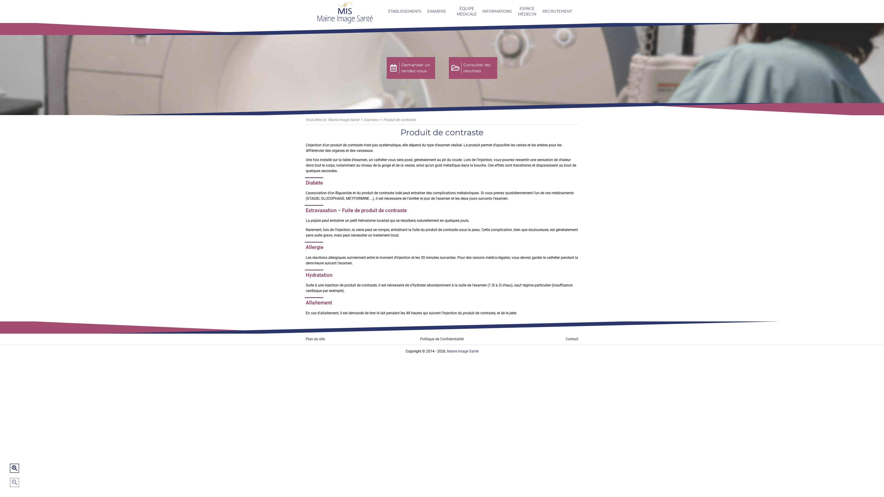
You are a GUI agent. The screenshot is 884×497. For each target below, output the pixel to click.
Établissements (405, 11)
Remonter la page (869, 482)
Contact (572, 339)
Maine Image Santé (343, 120)
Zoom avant (14, 468)
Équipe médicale (467, 11)
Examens (436, 11)
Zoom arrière (14, 482)
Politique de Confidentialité (442, 339)
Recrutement (557, 11)
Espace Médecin (527, 11)
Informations (497, 11)
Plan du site (315, 339)
